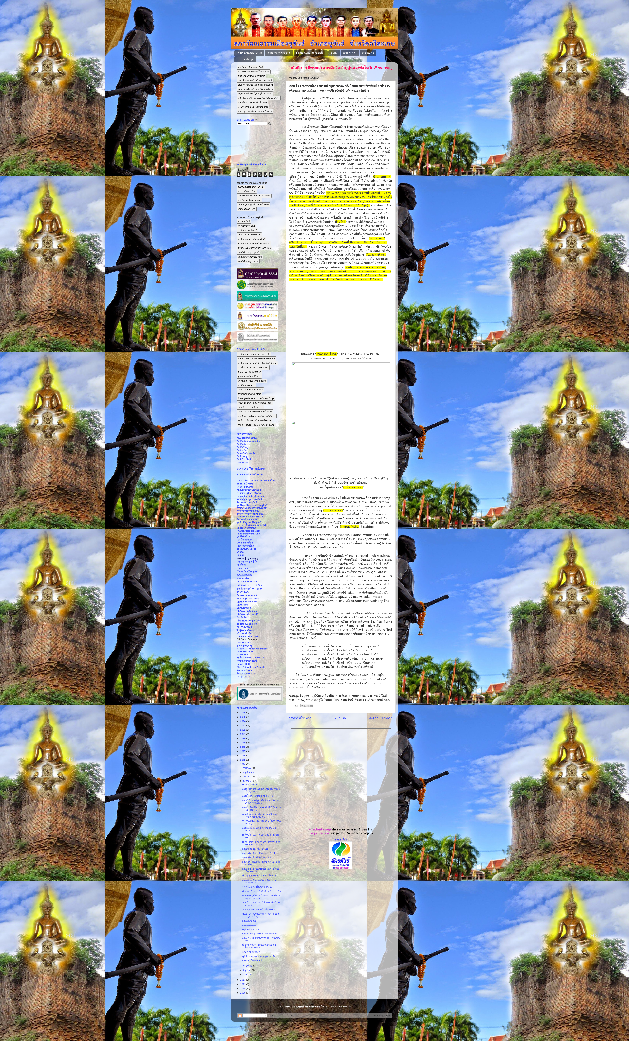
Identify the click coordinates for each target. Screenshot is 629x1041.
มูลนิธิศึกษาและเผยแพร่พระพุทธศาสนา (256, 358)
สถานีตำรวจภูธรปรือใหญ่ (250, 257)
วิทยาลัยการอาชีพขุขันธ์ (249, 234)
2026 (243, 712)
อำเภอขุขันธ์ (244, 221)
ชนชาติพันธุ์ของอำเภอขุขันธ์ (251, 76)
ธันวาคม (247, 768)
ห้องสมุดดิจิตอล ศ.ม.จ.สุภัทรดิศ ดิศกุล (256, 398)
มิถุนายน (247, 970)
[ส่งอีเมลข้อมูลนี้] (302, 705)
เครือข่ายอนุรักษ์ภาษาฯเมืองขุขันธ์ (254, 196)
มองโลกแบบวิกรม (245, 539)
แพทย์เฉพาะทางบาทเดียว (249, 585)
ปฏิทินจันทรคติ (244, 608)
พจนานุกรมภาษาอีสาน (248, 510)
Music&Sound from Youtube (251, 667)
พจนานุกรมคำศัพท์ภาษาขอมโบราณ (255, 111)
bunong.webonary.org (247, 636)
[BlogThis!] (305, 705)
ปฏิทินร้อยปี (242, 605)
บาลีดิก (240, 552)
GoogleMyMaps (244, 676)
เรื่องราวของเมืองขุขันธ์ (249, 52)
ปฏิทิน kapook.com (247, 601)
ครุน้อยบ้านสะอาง (250, 929)
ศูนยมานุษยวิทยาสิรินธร (249, 376)
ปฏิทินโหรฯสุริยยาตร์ (247, 611)
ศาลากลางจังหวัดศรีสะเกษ (250, 474)
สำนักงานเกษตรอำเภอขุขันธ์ (251, 239)
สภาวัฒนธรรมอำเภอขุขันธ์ (250, 187)
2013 (243, 980)
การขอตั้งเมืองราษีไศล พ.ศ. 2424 (258, 853)
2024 (243, 721)
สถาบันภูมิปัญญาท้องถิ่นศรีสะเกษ (253, 204)
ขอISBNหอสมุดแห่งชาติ (249, 372)
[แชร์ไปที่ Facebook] (311, 705)
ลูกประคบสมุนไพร (251, 952)
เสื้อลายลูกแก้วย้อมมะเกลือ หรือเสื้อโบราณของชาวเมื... (259, 946)
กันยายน (247, 776)
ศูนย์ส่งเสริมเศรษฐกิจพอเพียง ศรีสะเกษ (256, 425)
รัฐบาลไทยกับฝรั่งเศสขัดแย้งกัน (257, 887)
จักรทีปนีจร (242, 617)
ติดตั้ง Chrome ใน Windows (250, 658)
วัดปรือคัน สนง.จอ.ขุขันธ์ (249, 441)
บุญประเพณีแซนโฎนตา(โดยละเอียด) (255, 85)
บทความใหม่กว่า (300, 718)
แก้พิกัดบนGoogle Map (248, 620)
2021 (243, 734)
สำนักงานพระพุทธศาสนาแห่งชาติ (254, 354)
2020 (243, 738)
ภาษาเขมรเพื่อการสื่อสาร (249, 493)
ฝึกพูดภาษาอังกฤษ (245, 630)
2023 (243, 725)
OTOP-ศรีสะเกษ (245, 487)
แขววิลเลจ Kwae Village (249, 200)
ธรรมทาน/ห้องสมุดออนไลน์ (310, 52)
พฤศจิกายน (249, 772)
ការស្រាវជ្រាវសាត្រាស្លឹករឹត (247, 561)
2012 (243, 984)
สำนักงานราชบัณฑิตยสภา (250, 389)
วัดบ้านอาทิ (242, 462)
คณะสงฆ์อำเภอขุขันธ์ (247, 438)
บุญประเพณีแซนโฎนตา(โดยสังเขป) (254, 93)
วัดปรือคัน (241, 444)
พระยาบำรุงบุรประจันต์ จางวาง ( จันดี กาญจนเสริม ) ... (260, 915)
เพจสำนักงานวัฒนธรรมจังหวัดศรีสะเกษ (256, 416)
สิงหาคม (247, 781)
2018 (243, 747)
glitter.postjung (244, 645)
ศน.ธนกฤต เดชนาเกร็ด (248, 598)
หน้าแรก (340, 718)
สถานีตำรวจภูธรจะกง (248, 261)
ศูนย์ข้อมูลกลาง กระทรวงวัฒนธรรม (254, 403)
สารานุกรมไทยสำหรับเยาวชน (252, 381)
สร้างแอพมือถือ (244, 633)
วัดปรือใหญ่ (242, 447)
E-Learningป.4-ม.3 (247, 595)
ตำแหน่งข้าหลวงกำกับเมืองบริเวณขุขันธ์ (261, 891)
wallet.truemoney (245, 651)
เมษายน (247, 974)
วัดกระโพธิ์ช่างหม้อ (246, 453)
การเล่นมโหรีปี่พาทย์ (252, 960)
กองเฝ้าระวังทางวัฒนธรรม (250, 407)
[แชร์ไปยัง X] (308, 705)
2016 (243, 755)
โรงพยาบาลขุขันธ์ (246, 226)
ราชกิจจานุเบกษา (246, 385)
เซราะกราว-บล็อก (245, 546)
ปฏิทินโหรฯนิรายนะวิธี (247, 614)
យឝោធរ (240, 555)
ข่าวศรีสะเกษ (243, 592)
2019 (243, 742)
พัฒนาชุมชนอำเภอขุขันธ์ (249, 490)
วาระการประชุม (245, 59)
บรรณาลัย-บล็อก (245, 543)
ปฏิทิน (334, 52)
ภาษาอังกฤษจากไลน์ (247, 661)
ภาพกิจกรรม (349, 52)
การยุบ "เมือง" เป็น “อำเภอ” (255, 849)
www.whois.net (244, 578)
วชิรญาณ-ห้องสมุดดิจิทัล (249, 394)
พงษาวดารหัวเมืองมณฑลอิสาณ (253, 107)
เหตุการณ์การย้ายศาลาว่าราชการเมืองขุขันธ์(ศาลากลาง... (261, 843)
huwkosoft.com (244, 575)
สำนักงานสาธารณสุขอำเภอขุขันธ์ (254, 243)
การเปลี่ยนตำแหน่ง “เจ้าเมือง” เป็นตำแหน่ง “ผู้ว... (259, 881)
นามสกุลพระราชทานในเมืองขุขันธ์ (259, 909)
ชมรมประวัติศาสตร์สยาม (251, 468)
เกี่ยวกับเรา (368, 52)
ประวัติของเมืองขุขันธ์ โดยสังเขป (253, 71)
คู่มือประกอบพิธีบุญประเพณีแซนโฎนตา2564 (258, 98)
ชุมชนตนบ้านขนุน (245, 483)
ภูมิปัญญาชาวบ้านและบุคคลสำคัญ (259, 956)
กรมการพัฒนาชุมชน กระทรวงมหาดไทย (256, 480)
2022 (243, 730)
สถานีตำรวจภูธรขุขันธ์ (248, 252)
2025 (243, 717)
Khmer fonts (243, 568)
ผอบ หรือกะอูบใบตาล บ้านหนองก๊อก (259, 934)
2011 (243, 988)
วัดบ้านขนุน (242, 456)
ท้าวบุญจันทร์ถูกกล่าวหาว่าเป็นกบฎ (259, 875)
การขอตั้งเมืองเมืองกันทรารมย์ (257, 857)
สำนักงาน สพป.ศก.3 (247, 230)
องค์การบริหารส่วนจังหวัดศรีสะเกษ (254, 420)
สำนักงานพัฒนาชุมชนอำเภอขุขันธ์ (254, 248)
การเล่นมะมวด (249, 925)
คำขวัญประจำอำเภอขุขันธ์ (250, 67)
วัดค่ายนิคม (242, 450)
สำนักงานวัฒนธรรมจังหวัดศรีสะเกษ (255, 411)
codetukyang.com (247, 624)
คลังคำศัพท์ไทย (244, 627)
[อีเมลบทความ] (296, 705)
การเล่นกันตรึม (249, 921)
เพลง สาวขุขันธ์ (249, 784)
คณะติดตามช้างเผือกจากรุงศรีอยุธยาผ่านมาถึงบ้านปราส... (260, 815)
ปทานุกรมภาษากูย (246, 209)
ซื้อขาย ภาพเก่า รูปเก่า (247, 673)
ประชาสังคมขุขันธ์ (246, 191)
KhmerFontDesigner (247, 571)
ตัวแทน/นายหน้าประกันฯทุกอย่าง (253, 648)
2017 (243, 751)
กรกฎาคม (248, 966)
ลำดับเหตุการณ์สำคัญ (279, 52)
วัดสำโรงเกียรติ (244, 459)
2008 (243, 993)
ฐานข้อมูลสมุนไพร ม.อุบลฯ (249, 588)
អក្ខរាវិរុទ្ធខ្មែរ (241, 564)
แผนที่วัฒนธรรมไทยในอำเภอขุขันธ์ (255, 80)
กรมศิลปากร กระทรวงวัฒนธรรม (253, 367)
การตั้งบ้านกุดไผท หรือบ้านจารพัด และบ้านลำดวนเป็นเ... (261, 801)
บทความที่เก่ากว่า (380, 718)
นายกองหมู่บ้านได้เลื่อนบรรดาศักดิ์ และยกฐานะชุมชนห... (261, 896)
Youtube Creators (245, 670)
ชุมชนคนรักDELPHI (246, 549)
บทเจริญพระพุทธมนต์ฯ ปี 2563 (252, 102)
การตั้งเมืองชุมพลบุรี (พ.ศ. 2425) (258, 796)
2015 (243, 760)
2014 (243, 764)
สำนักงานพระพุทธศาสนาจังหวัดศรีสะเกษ (257, 363)
